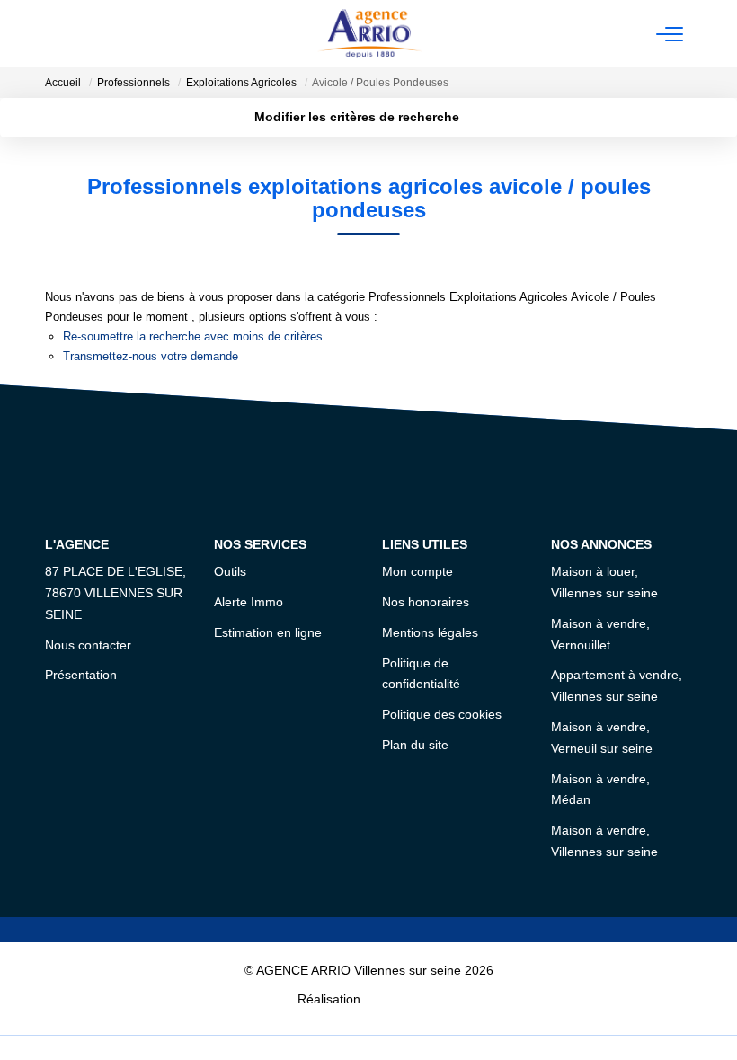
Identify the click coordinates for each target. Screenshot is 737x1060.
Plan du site (415, 745)
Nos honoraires (425, 602)
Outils (230, 571)
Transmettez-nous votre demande (150, 356)
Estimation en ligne (268, 632)
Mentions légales (430, 632)
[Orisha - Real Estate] (402, 998)
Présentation (81, 674)
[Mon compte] (55, 34)
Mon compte (417, 571)
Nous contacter (88, 645)
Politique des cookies (442, 714)
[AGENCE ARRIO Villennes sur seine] (369, 33)
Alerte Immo (248, 602)
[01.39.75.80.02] (713, 1019)
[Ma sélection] (77, 34)
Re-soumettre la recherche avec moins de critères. (194, 336)
